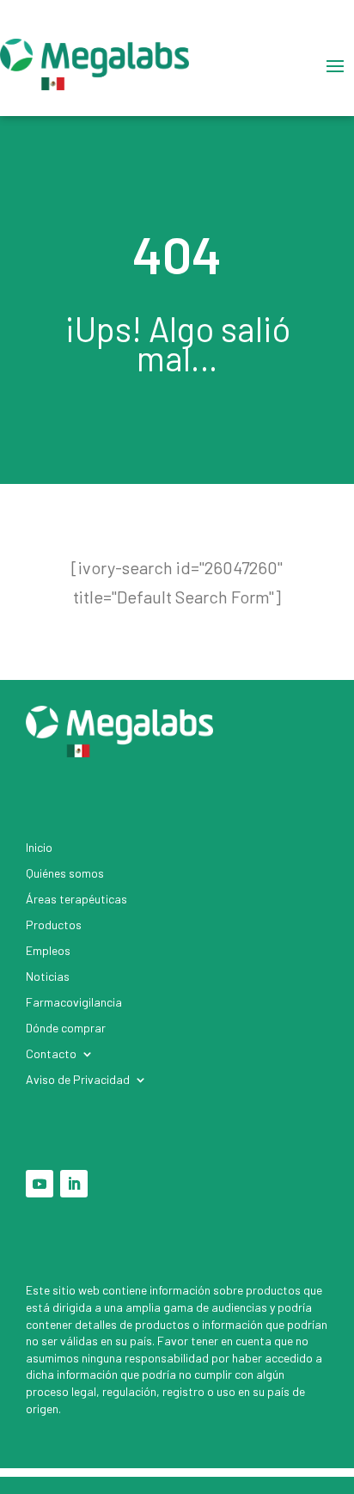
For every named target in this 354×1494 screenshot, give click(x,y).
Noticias (48, 976)
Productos (54, 925)
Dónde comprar (66, 1028)
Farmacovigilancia (74, 1002)
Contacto (51, 1054)
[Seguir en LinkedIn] (74, 1183)
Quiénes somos (65, 873)
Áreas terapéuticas (76, 899)
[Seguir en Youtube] (39, 1183)
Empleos (48, 951)
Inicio (39, 848)
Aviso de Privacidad (78, 1080)
